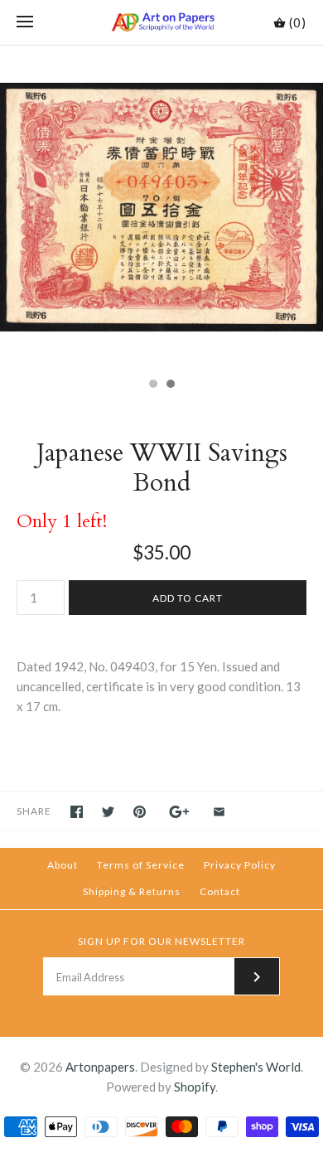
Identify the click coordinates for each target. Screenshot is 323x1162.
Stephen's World (256, 1066)
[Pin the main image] (139, 812)
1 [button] (152, 385)
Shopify (194, 1086)
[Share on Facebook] (76, 812)
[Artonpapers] (162, 22)
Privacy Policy (240, 865)
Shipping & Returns (132, 891)
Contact (220, 891)
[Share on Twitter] (108, 812)
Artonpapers (100, 1066)
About (62, 865)
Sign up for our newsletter (161, 941)
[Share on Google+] (179, 812)
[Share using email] (219, 812)
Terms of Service (141, 865)
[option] (161, 207)
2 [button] (170, 385)
